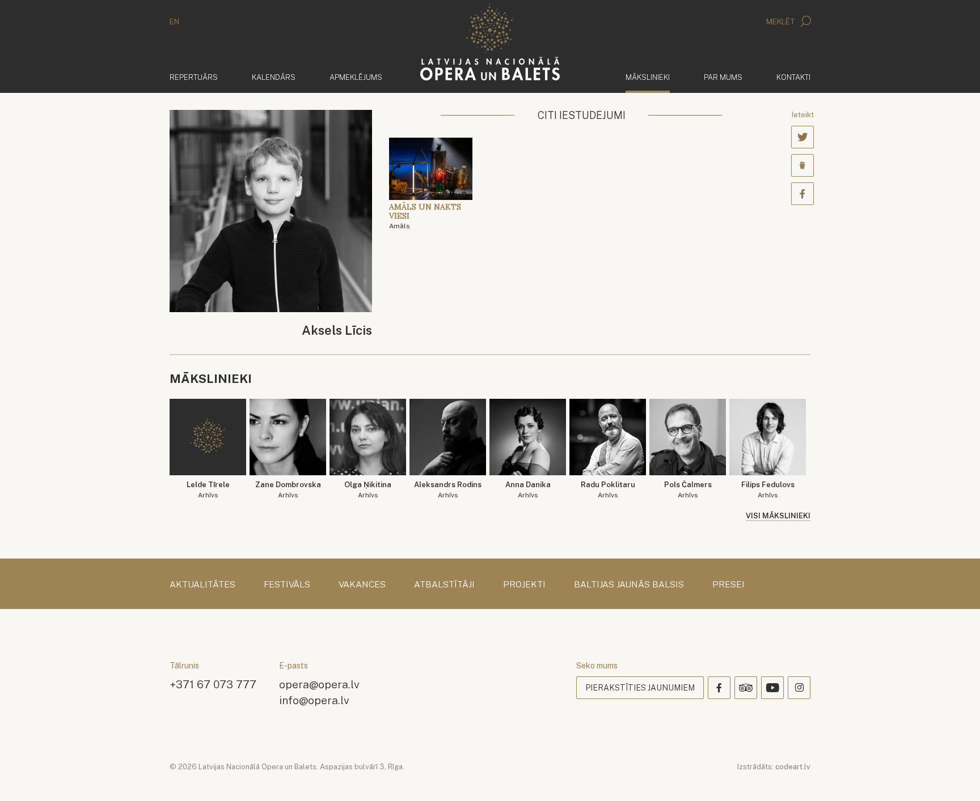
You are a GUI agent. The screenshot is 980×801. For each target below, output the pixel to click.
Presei (728, 584)
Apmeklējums (356, 77)
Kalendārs (273, 77)
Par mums (723, 77)
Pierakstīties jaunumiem (640, 687)
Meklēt (781, 22)
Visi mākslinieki (778, 516)
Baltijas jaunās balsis (629, 584)
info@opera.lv (314, 699)
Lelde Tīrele (208, 489)
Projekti (524, 584)
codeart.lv (792, 766)
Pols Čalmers (688, 489)
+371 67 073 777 (213, 684)
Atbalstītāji (444, 584)
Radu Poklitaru (608, 489)
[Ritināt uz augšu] (955, 776)
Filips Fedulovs (768, 489)
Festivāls (287, 584)
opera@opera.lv (319, 684)
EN (174, 22)
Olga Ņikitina (367, 489)
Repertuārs (194, 77)
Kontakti (793, 77)
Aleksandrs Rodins (447, 489)
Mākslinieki (648, 77)
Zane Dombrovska (288, 489)
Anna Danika (528, 489)
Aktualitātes (202, 584)
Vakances (362, 584)
